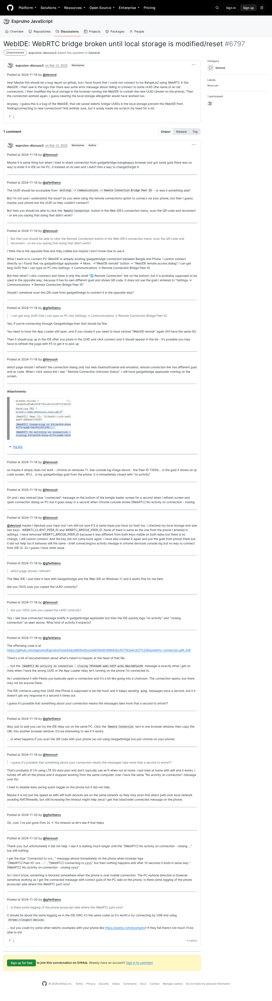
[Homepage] (10, 7)
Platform (26, 8)
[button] (193, 64)
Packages (117, 31)
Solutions (49, 8)
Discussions (70, 31)
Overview (16, 31)
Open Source (100, 8)
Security (104, 983)
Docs (143, 983)
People (139, 31)
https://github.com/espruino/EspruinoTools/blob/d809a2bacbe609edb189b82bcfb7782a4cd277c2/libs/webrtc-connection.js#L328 (99, 650)
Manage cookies (173, 983)
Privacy (90, 983)
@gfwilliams (52, 182)
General (94, 52)
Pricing (149, 8)
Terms (79, 983)
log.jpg (18, 446)
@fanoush (50, 154)
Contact (154, 983)
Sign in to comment (139, 962)
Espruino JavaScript (32, 21)
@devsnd (50, 74)
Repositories (42, 31)
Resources (73, 8)
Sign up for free (21, 963)
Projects (94, 31)
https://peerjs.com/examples (125, 928)
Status (116, 983)
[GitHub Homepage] (44, 984)
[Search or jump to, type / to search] (217, 7)
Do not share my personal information (208, 983)
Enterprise (127, 8)
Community (130, 983)
